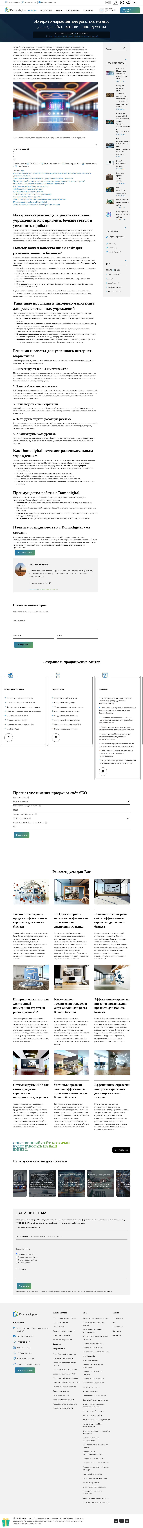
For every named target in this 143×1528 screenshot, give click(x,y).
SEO (112, 244)
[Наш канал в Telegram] (128, 2)
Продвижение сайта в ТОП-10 (96, 1463)
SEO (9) (117, 270)
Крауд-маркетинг (90, 1360)
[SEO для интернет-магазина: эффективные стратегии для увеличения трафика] (71, 892)
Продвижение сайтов (27, 1257)
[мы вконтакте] (46, 582)
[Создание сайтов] (55, 737)
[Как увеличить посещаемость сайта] (110, 203)
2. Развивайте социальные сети (28, 189)
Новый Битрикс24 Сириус (121, 163)
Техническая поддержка (63, 1331)
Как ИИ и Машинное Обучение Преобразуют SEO (122, 73)
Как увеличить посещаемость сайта (122, 202)
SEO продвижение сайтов (13, 689)
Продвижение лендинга (93, 1459)
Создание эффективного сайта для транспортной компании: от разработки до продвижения (115, 720)
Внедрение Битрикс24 (63, 1408)
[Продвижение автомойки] (122, 1196)
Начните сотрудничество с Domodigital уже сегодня (36, 205)
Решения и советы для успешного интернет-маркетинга (38, 184)
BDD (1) (109, 270)
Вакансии (117, 1335)
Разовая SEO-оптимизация (94, 1396)
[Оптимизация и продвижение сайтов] (35, 1196)
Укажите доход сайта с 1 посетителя (29, 823)
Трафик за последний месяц (26, 806)
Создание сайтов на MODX (65, 716)
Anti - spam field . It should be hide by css (30, 612)
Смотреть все (121, 1150)
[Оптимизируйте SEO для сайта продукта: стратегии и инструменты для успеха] (31, 1062)
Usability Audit (12, 729)
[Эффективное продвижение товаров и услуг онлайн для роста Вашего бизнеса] (71, 977)
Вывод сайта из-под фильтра (95, 1400)
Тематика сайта (21, 797)
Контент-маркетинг (91, 1387)
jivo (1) (110, 279)
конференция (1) (115, 287)
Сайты (113, 248)
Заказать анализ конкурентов (96, 1498)
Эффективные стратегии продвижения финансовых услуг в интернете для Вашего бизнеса (116, 710)
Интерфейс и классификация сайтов (123, 214)
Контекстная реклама (62, 1340)
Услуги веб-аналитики (92, 1474)
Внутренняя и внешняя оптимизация (23, 707)
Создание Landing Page (64, 703)
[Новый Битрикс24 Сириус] (110, 165)
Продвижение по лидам (93, 1379)
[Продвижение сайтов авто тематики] (64, 1196)
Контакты (117, 1331)
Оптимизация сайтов (27, 1260)
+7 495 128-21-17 (110, 11)
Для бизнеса (23, 166)
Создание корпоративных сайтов (68, 707)
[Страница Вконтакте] (127, 1521)
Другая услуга (24, 1263)
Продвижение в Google (16, 720)
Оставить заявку (24, 552)
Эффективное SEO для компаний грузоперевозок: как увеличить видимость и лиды (114, 736)
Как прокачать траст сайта (121, 190)
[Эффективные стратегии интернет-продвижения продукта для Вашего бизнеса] (112, 977)
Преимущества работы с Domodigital (30, 202)
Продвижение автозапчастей (99, 1175)
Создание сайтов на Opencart (66, 720)
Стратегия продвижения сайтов (20, 703)
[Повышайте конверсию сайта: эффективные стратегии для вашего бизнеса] (112, 892)
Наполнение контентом (63, 1400)
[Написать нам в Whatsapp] (122, 2)
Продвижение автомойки (127, 1175)
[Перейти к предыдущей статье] (16, 1183)
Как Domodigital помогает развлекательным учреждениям (39, 199)
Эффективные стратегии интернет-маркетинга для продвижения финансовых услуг (115, 700)
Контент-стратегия (91, 1483)
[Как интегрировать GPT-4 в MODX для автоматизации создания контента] (110, 147)
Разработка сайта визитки (65, 698)
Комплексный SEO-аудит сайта (96, 1420)
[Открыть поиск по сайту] (115, 2)
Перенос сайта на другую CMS (67, 725)
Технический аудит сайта (94, 1383)
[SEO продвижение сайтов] (8, 737)
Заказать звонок (125, 10)
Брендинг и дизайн (61, 1335)
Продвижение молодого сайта (19, 725)
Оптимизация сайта (61, 1395)
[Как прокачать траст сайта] (110, 191)
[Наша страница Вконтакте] (134, 2)
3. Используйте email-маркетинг (28, 192)
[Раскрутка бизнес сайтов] (102, 771)
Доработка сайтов (61, 1391)
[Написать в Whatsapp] (116, 1521)
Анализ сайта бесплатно (93, 1411)
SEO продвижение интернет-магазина (23, 711)
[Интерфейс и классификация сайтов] (110, 215)
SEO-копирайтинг (90, 1391)
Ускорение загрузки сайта (65, 729)
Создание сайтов (57, 689)
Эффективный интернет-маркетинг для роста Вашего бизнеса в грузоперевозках (115, 753)
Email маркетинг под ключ (94, 1487)
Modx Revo (115, 252)
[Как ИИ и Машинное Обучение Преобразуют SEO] (110, 75)
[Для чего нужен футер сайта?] (110, 178)
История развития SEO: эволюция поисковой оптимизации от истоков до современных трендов (122, 96)
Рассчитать (21, 835)
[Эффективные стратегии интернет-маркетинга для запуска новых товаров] (112, 1062)
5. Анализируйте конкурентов (27, 197)
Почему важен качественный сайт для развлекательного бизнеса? (43, 178)
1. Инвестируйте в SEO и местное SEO (30, 186)
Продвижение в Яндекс (16, 716)
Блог (115, 1323)
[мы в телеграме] (49, 582)
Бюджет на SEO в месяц (24, 814)
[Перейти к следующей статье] (126, 1183)
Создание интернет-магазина (67, 711)
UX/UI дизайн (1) (115, 274)
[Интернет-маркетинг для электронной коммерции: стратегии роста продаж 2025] (31, 977)
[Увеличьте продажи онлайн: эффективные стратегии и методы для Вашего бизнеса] (71, 1062)
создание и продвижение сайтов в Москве (54, 1518)
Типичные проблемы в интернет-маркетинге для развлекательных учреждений (49, 181)
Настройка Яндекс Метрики (95, 1478)
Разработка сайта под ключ (65, 1404)
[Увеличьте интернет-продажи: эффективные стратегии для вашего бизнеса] (31, 892)
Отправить (24, 1286)
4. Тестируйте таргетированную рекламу (32, 194)
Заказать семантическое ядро (19, 698)
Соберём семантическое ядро (96, 1502)
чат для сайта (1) (114, 291)
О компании (118, 1327)
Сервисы (57, 1344)
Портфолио (118, 1318)
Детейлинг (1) (113, 283)
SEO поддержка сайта (92, 1415)
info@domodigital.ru (48, 2)
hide (22, 171)
